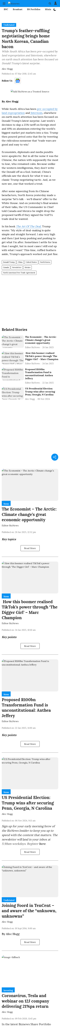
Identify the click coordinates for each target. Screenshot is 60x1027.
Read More (30, 548)
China (20, 262)
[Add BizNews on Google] (30, 91)
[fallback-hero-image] (13, 341)
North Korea (45, 262)
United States (31, 262)
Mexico (27, 267)
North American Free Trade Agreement (19, 273)
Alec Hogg (7, 68)
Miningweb (50, 9)
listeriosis (36, 113)
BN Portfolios (33, 9)
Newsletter (16, 267)
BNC (6, 9)
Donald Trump (9, 262)
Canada (6, 267)
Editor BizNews (10, 525)
